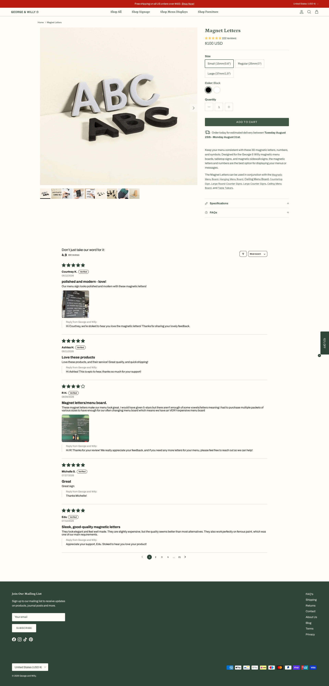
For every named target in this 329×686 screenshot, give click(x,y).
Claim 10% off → (130, 351)
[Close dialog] (225, 315)
